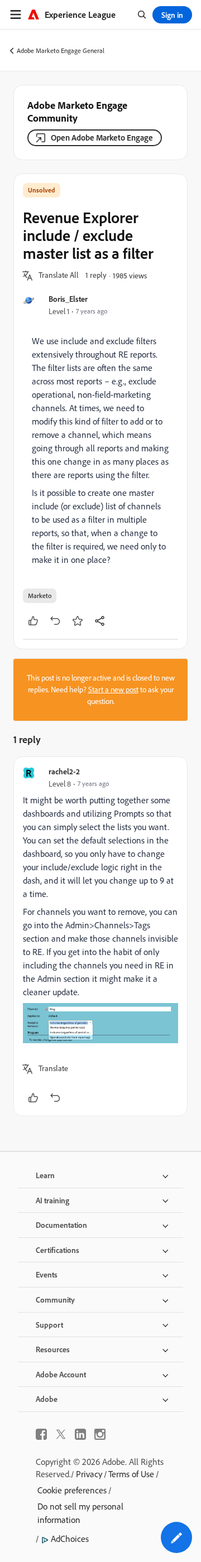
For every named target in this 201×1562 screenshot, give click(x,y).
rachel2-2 (64, 771)
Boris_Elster (68, 298)
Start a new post (113, 689)
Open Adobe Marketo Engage (102, 137)
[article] (100, 936)
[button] (59, 275)
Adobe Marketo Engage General (60, 50)
